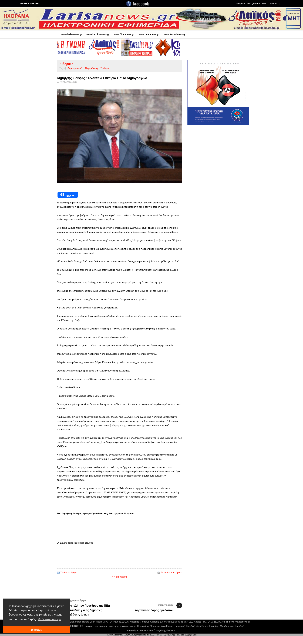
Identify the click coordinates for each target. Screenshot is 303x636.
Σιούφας (105, 68)
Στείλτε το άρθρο (68, 572)
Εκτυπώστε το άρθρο (171, 572)
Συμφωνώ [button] (36, 629)
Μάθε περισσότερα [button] (49, 619)
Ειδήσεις (66, 64)
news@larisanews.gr (239, 621)
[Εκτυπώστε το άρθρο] (158, 572)
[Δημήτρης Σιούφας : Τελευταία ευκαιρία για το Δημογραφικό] (119, 136)
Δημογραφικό (75, 68)
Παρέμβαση (91, 68)
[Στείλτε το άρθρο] (58, 572)
